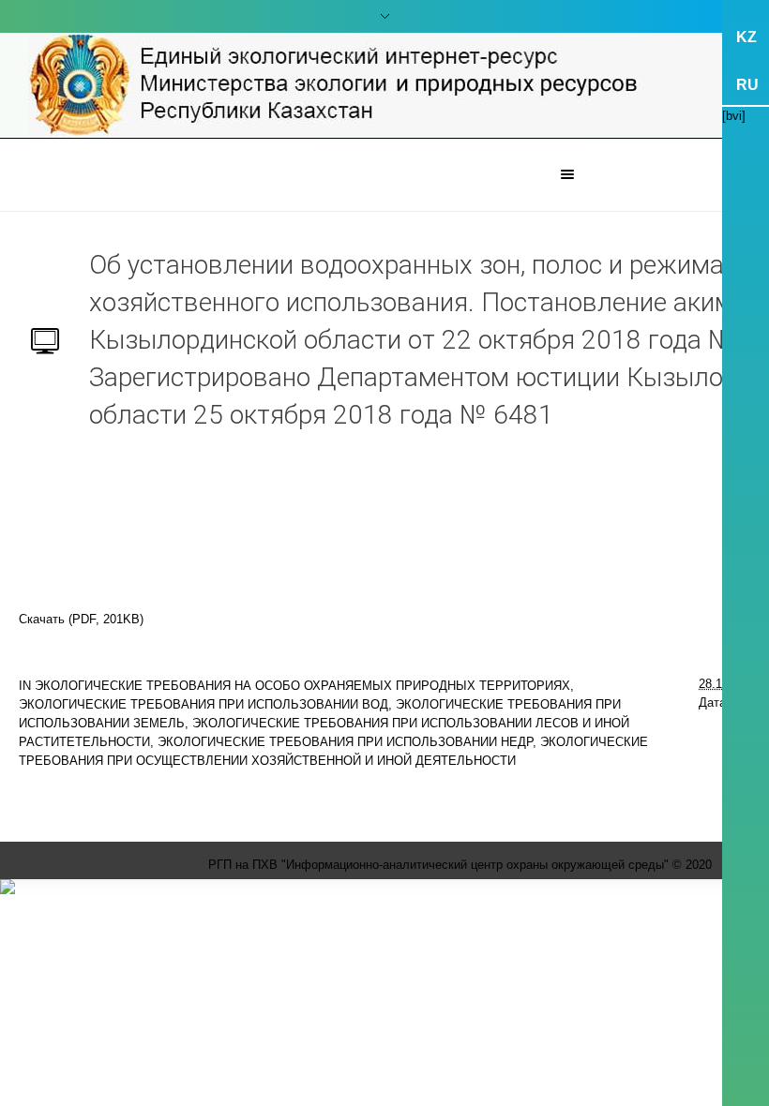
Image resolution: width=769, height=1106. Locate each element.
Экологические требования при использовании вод (203, 704)
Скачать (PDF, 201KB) (81, 619)
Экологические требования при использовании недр (345, 742)
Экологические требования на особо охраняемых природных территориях (302, 686)
